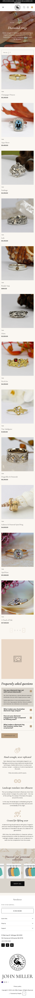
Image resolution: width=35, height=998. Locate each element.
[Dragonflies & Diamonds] (17, 454)
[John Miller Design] (17, 7)
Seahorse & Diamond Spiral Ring (12, 525)
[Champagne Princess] (17, 72)
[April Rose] (17, 550)
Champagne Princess (8, 95)
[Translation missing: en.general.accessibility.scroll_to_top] (24, 993)
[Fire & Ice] (17, 359)
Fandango (4, 190)
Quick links (4, 918)
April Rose (4, 572)
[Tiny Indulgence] (17, 406)
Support (3, 928)
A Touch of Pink (6, 620)
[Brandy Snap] (17, 263)
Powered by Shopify (15, 993)
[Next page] (23, 630)
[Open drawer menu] (3, 7)
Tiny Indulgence (6, 429)
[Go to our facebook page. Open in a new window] (3, 945)
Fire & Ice (4, 381)
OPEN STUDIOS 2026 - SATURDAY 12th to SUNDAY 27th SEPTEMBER (18, 1)
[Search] (24, 7)
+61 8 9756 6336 (6, 941)
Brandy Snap (5, 286)
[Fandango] (17, 168)
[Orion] (17, 311)
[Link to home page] (17, 962)
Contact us (9, 736)
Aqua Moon (5, 143)
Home (12, 22)
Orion (3, 334)
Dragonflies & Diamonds (9, 477)
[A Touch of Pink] (17, 598)
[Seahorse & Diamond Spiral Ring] (17, 502)
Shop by (3, 923)
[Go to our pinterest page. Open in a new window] (12, 945)
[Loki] (17, 215)
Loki (2, 238)
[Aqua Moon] (17, 120)
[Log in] (28, 7)
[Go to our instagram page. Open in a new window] (7, 945)
